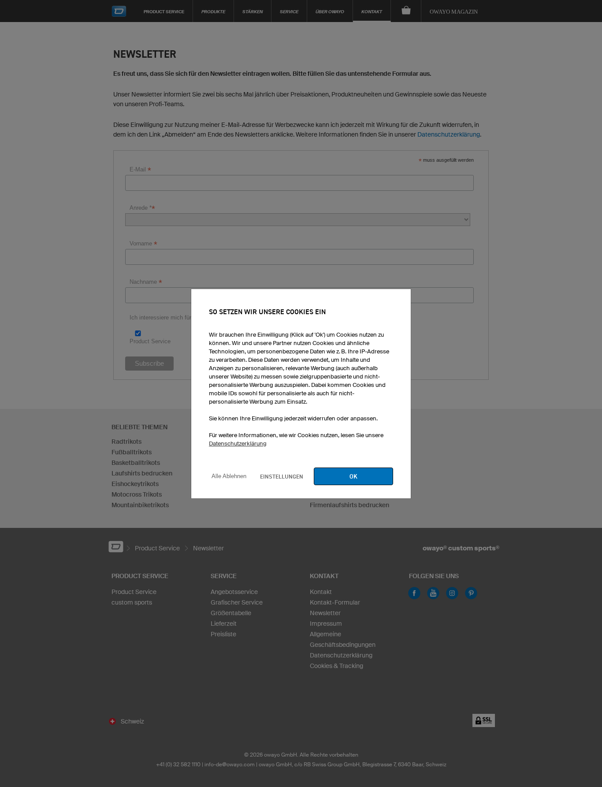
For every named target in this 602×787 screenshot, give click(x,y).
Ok (353, 476)
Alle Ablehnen (229, 476)
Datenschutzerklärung (238, 443)
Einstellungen (281, 476)
